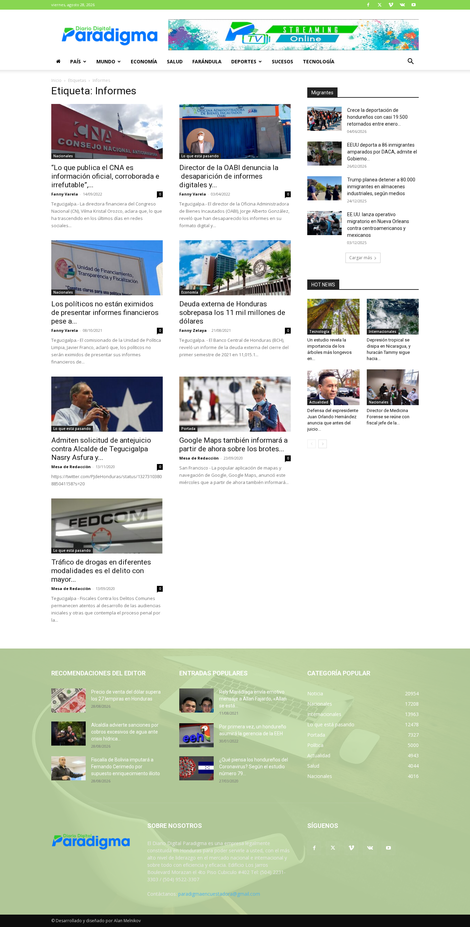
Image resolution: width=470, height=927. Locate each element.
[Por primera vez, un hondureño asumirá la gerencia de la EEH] (196, 735)
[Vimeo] (391, 5)
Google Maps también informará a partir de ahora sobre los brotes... (233, 444)
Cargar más (360, 258)
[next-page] (322, 444)
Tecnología (318, 61)
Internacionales (382, 331)
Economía (144, 61)
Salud (175, 61)
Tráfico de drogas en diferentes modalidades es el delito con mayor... (101, 570)
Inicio (56, 80)
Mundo (105, 61)
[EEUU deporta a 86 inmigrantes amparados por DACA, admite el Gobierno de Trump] (324, 153)
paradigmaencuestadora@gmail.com (219, 894)
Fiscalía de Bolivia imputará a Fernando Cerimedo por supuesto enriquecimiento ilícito (125, 766)
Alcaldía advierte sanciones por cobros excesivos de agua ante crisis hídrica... (125, 731)
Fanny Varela (64, 194)
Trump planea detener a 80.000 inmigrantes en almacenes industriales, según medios (381, 186)
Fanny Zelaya (193, 330)
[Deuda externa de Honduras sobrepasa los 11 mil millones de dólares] (235, 267)
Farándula (207, 61)
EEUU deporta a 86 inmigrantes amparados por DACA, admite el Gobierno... (382, 151)
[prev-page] (311, 444)
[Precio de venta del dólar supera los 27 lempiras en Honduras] (68, 700)
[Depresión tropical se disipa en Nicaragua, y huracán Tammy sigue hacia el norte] (393, 317)
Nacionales (63, 156)
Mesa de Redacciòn (71, 466)
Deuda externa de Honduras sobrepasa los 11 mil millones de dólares (232, 312)
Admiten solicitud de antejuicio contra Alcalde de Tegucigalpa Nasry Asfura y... (101, 449)
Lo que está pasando (200, 156)
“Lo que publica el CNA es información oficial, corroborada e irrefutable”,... (105, 176)
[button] (410, 62)
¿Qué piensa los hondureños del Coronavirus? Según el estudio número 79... (253, 766)
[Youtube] (413, 5)
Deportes (243, 61)
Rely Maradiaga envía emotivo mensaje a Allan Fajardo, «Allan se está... (253, 698)
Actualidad (318, 402)
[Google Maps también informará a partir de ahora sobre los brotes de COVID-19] (235, 404)
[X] (379, 5)
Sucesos (282, 61)
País (75, 61)
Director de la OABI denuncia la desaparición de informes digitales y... (228, 176)
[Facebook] (368, 5)
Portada (188, 428)
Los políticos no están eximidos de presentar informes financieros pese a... (105, 312)
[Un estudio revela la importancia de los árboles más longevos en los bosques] (333, 317)
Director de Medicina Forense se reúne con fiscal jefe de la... (388, 416)
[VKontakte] (402, 5)
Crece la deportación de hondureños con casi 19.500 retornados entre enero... (377, 117)
